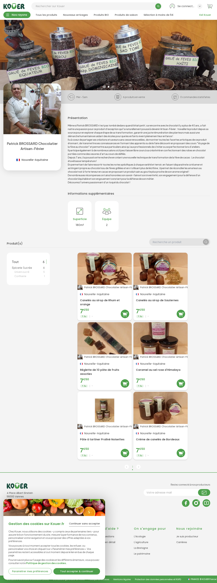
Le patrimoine (142, 553)
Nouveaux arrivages (75, 15)
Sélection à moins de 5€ (159, 15)
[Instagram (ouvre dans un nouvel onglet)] (196, 503)
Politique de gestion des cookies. (46, 563)
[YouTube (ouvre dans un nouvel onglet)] (206, 503)
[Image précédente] (104, 87)
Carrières (181, 542)
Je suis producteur (187, 536)
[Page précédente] (127, 467)
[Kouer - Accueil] (14, 6)
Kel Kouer (205, 15)
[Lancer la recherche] (158, 6)
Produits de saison (126, 15)
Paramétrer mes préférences (30, 571)
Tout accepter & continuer (76, 571)
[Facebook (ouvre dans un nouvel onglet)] (186, 503)
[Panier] (210, 6)
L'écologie (140, 536)
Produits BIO (101, 15)
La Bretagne (141, 548)
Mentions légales (122, 579)
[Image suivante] (112, 87)
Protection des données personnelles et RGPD (158, 579)
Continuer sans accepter (84, 523)
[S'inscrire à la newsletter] (204, 492)
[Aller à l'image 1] (108, 87)
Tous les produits (46, 15)
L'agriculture (141, 542)
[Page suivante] (138, 467)
